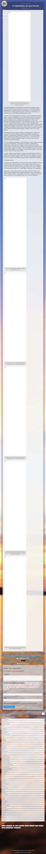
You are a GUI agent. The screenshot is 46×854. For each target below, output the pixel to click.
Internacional (5, 771)
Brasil (3, 726)
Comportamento (5, 734)
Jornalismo (4, 773)
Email (5, 697)
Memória (4, 786)
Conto (3, 736)
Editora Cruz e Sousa (15, 655)
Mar (13, 825)
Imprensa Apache (6, 758)
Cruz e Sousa (7, 655)
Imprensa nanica (5, 766)
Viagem (4, 820)
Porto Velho (4, 801)
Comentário (6, 674)
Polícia (3, 796)
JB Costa (28, 655)
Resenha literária (6, 805)
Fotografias (26, 825)
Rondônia (4, 807)
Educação (4, 747)
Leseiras (36, 825)
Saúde (3, 814)
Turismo (4, 818)
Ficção (3, 749)
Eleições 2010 (41, 825)
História (4, 753)
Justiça (3, 775)
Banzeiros (4, 721)
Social (3, 816)
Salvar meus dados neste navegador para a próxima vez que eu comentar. (20, 703)
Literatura (4, 779)
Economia (4, 745)
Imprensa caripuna (9, 825)
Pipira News (5, 794)
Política (3, 799)
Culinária (4, 741)
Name (5, 692)
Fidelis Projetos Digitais (25, 852)
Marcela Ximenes (21, 825)
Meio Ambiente (5, 784)
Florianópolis (5, 751)
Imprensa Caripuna (6, 762)
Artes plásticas (5, 719)
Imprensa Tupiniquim (7, 768)
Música (3, 790)
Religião (4, 803)
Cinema (4, 730)
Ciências (4, 728)
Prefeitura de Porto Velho (9, 827)
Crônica (4, 738)
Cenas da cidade (32, 825)
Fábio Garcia (22, 655)
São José (4, 811)
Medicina (4, 781)
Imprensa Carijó (5, 760)
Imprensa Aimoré (6, 756)
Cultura (3, 743)
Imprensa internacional (7, 764)
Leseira (3, 777)
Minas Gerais (5, 788)
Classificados (5, 732)
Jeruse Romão (33, 655)
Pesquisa (4, 792)
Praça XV (39, 655)
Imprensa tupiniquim (17, 827)
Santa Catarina (5, 809)
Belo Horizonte (5, 723)
